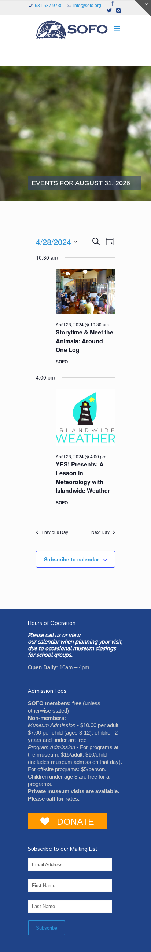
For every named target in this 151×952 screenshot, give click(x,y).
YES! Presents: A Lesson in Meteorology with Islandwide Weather (83, 477)
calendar (48, 641)
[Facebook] (113, 3)
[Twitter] (109, 10)
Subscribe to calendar (71, 559)
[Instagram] (118, 10)
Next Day (100, 532)
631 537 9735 (49, 5)
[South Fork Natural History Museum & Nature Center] (75, 31)
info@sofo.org (87, 5)
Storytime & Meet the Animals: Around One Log (84, 341)
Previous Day (54, 532)
